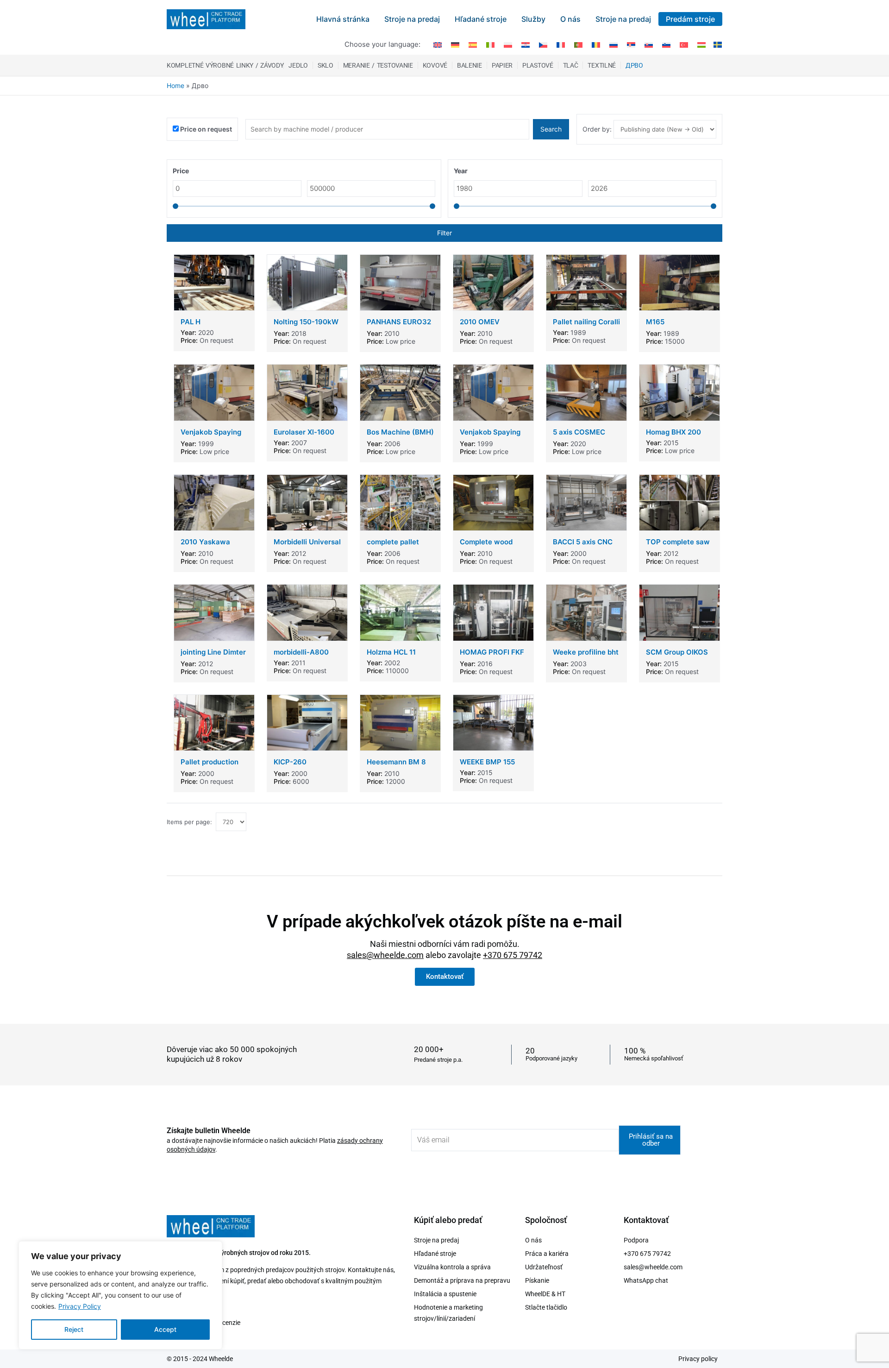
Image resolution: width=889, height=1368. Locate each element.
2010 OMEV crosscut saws (484, 325)
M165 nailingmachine (671, 325)
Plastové (537, 65)
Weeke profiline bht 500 (586, 656)
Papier (502, 65)
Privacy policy (698, 1358)
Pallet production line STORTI (209, 766)
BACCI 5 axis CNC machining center (583, 546)
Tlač (570, 65)
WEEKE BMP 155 (487, 761)
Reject (73, 1329)
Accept (165, 1329)
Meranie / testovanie (378, 65)
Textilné (602, 65)
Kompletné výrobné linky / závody (225, 65)
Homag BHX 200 (673, 432)
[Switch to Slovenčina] (648, 44)
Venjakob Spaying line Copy (211, 436)
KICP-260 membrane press (302, 766)
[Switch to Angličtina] (437, 44)
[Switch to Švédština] (716, 44)
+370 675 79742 (512, 955)
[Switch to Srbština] (631, 44)
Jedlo (298, 65)
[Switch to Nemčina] (455, 44)
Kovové (435, 65)
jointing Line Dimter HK (213, 656)
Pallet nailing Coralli (586, 321)
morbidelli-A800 (301, 652)
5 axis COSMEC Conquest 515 (579, 436)
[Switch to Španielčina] (473, 44)
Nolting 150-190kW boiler (306, 325)
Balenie (469, 65)
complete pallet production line (393, 546)
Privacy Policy (79, 1306)
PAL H (190, 321)
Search (551, 129)
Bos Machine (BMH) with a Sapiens (400, 436)
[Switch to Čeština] (543, 44)
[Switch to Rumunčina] (596, 44)
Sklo (325, 65)
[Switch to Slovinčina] (666, 44)
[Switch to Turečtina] (684, 44)
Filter (444, 233)
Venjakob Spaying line (490, 436)
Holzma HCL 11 (391, 652)
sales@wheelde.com (385, 955)
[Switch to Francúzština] (561, 44)
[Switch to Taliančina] (490, 44)
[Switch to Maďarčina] (701, 44)
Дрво (634, 65)
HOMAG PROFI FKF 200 (492, 656)
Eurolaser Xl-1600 (304, 432)
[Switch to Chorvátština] (525, 44)
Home (175, 85)
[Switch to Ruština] (613, 44)
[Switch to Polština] (508, 44)
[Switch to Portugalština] (578, 44)
